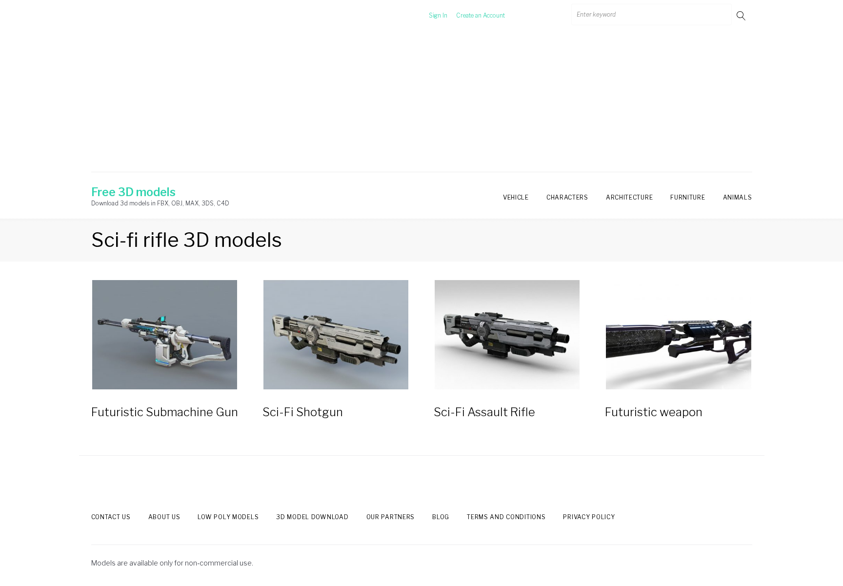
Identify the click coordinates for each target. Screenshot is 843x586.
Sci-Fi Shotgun (302, 412)
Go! (742, 15)
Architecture (629, 197)
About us (164, 517)
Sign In (438, 15)
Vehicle (516, 197)
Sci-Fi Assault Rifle (484, 412)
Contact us (111, 517)
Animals (737, 197)
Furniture (687, 197)
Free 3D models (133, 192)
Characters (567, 197)
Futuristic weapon (653, 412)
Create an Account (480, 15)
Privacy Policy (589, 517)
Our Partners (390, 517)
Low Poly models (228, 517)
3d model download (312, 517)
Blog (440, 517)
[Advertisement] (421, 104)
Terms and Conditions (506, 517)
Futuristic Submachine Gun (164, 412)
